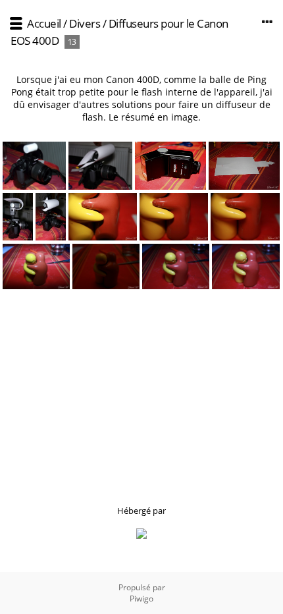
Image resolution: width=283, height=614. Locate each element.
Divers (84, 23)
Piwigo (141, 598)
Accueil (44, 23)
